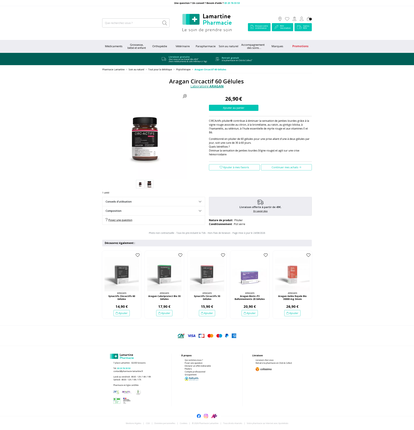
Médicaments (113, 46)
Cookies (183, 423)
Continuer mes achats (285, 167)
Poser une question (193, 363)
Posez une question (120, 220)
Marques (277, 46)
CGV (148, 423)
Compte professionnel (195, 371)
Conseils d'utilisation (119, 201)
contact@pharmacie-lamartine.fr (128, 371)
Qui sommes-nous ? (194, 360)
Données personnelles (164, 423)
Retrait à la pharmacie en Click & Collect (274, 363)
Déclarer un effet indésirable (198, 366)
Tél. (121, 368)
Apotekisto (267, 423)
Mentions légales (133, 423)
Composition (113, 211)
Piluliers (188, 368)
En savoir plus (260, 211)
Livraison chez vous (264, 360)
